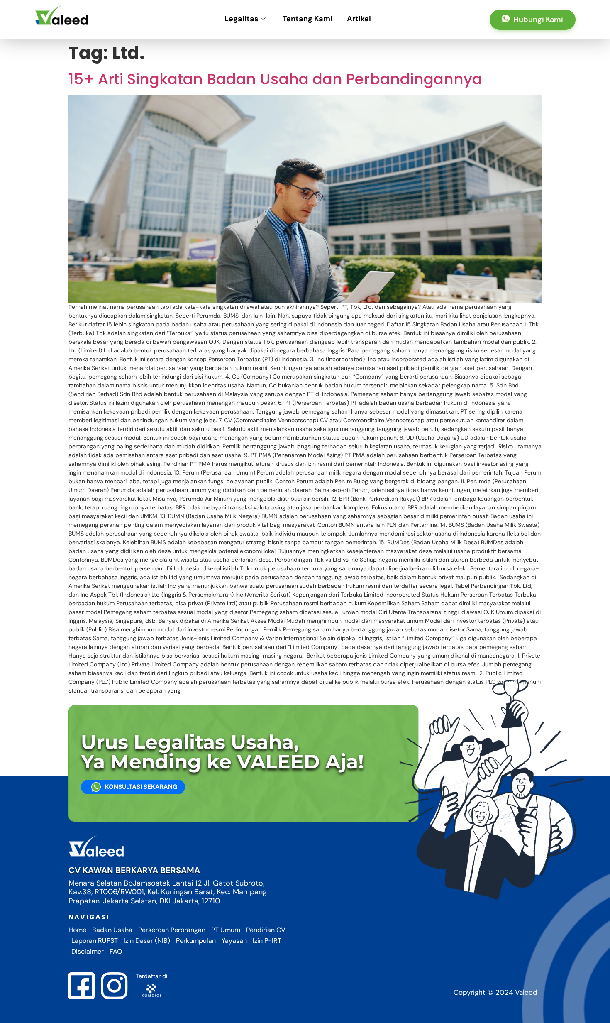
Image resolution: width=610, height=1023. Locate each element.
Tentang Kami (307, 19)
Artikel (359, 19)
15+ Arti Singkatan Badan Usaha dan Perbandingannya (275, 79)
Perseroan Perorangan (171, 929)
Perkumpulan (196, 940)
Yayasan (234, 940)
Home (77, 929)
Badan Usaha (112, 929)
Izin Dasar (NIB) (147, 940)
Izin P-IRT (267, 940)
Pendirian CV (265, 929)
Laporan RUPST (94, 940)
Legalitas (241, 19)
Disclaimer (87, 951)
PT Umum (225, 929)
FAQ (116, 951)
